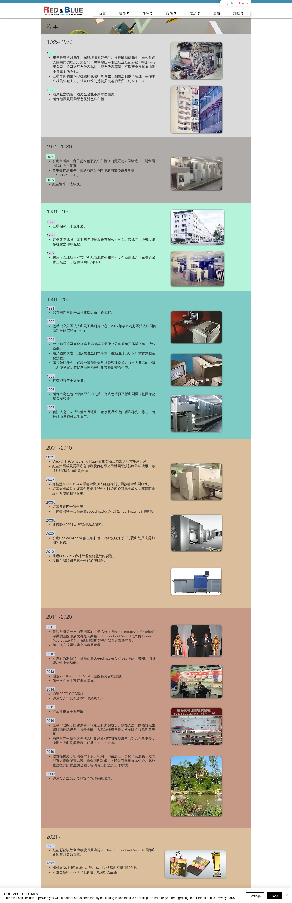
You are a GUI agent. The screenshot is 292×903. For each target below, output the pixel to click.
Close (274, 896)
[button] (124, 14)
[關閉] (286, 896)
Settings (255, 896)
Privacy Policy (226, 898)
